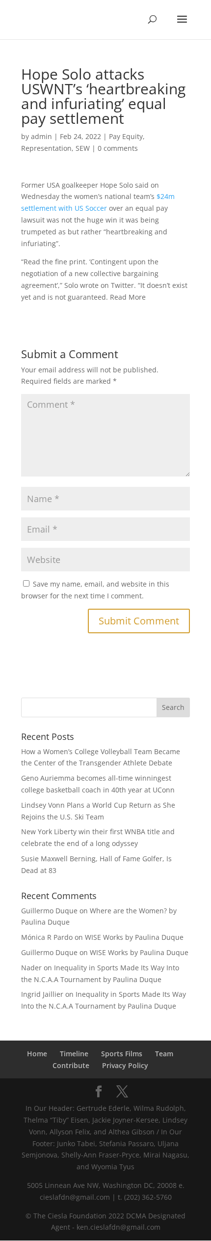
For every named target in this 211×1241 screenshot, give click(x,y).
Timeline (74, 1053)
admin (41, 136)
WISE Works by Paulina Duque (134, 937)
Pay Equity (126, 136)
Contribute (71, 1065)
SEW (83, 148)
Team (164, 1053)
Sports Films (121, 1053)
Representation (46, 148)
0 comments (118, 148)
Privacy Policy (125, 1065)
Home (37, 1053)
